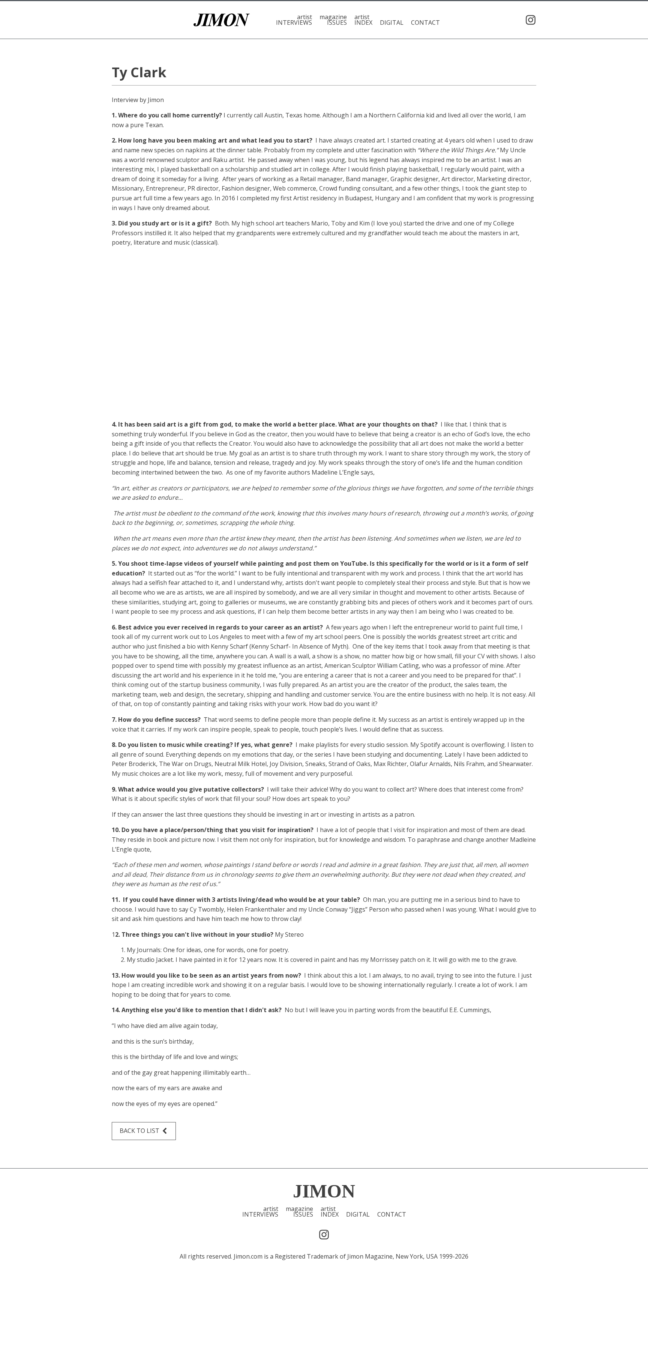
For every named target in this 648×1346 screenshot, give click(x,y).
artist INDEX (363, 20)
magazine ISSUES (333, 20)
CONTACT (425, 22)
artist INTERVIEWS (294, 20)
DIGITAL (392, 22)
